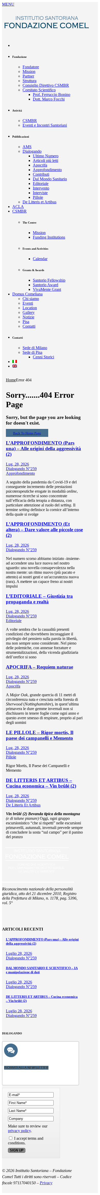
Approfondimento (20, 473)
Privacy (46, 1183)
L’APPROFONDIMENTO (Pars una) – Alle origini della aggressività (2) (43, 448)
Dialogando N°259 (21, 469)
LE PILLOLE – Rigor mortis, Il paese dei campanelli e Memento (39, 735)
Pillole (11, 757)
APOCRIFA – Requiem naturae (39, 667)
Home (11, 380)
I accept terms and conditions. (25, 1140)
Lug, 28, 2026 (17, 464)
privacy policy (19, 1130)
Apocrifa (13, 686)
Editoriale (14, 620)
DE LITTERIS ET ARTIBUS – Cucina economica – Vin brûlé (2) (41, 783)
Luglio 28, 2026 (19, 953)
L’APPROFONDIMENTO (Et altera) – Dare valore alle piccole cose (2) (44, 529)
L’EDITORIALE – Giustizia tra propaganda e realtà (39, 598)
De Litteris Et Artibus (23, 805)
